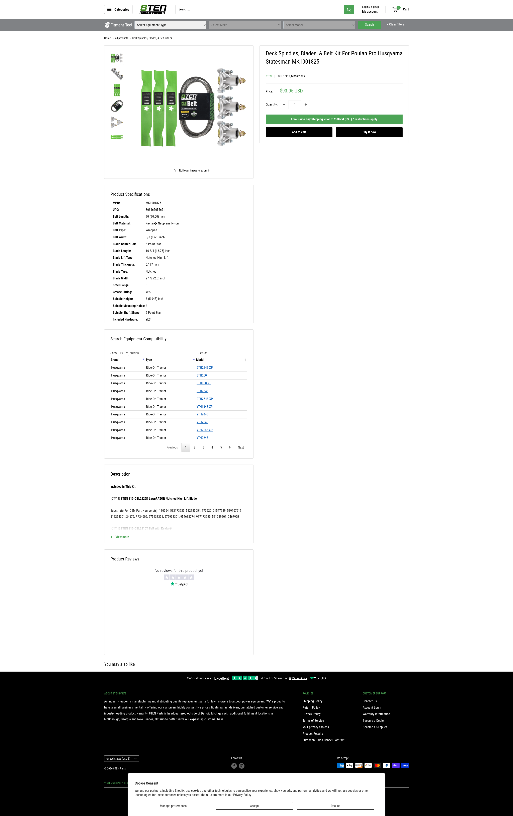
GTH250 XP (204, 383)
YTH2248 (202, 438)
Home (107, 38)
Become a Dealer (374, 721)
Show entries (124, 353)
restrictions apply (366, 119)
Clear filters (395, 24)
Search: (203, 353)
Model (200, 360)
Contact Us (370, 701)
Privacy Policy (242, 795)
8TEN (269, 76)
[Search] (349, 9)
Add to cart (299, 132)
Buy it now (369, 132)
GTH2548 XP (205, 399)
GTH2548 (202, 391)
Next (241, 447)
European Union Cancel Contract (323, 740)
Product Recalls (313, 734)
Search (369, 24)
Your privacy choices (316, 727)
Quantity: (272, 104)
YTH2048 (202, 414)
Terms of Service (313, 721)
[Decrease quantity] (284, 104)
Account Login (372, 707)
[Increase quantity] (305, 104)
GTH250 (202, 375)
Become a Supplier (375, 727)
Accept (254, 806)
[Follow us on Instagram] (241, 766)
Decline (335, 806)
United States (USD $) (118, 758)
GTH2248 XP (205, 367)
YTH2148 (202, 422)
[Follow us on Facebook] (234, 766)
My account (370, 11)
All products (121, 38)
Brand (114, 360)
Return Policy (311, 707)
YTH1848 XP (205, 407)
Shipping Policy (312, 701)
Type (149, 360)
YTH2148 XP (205, 430)
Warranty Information (376, 714)
